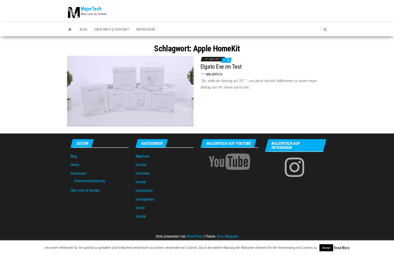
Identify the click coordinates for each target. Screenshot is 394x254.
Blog (83, 29)
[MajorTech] (70, 29)
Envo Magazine (227, 236)
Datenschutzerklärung (89, 181)
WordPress (194, 236)
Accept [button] (326, 247)
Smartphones (144, 199)
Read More (342, 248)
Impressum (145, 29)
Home (74, 165)
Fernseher (142, 173)
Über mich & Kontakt (111, 29)
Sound (139, 208)
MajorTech (91, 9)
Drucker (141, 165)
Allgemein (142, 156)
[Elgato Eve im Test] (130, 91)
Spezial (140, 216)
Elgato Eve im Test (221, 66)
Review (140, 182)
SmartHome (144, 191)
